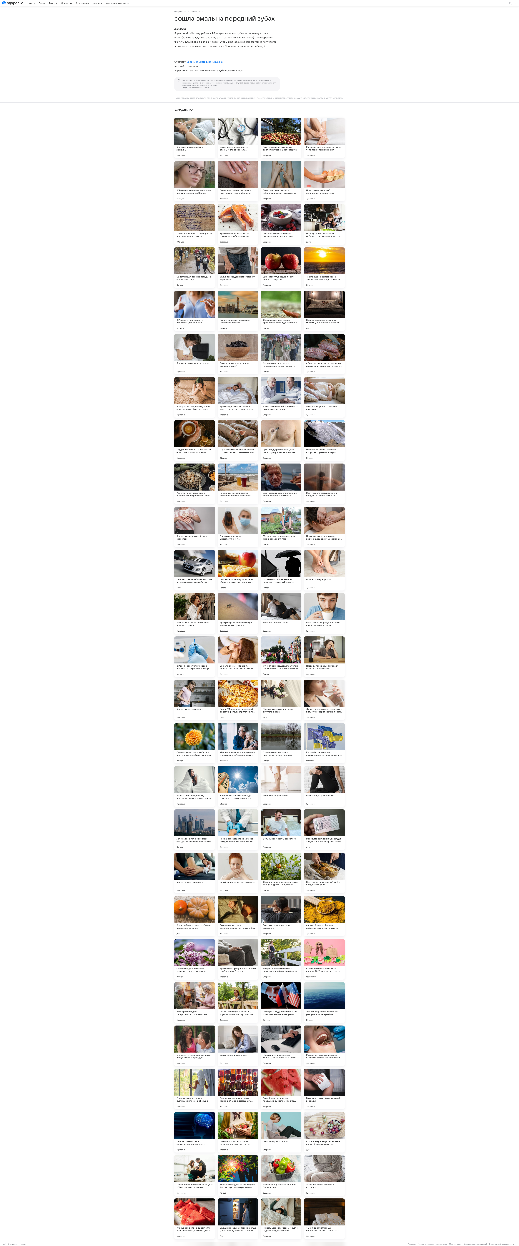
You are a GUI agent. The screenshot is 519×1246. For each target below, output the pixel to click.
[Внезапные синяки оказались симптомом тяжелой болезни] (238, 181)
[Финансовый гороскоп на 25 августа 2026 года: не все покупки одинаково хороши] (324, 959)
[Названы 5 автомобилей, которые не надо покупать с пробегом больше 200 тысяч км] (194, 570)
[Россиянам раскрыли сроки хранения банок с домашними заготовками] (238, 1089)
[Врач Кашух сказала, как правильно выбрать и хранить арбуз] (281, 1089)
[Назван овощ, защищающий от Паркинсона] (281, 1175)
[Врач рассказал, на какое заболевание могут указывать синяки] (281, 181)
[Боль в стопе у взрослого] (324, 570)
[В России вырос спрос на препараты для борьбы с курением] (194, 311)
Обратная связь (455, 1244)
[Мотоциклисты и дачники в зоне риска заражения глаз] (281, 527)
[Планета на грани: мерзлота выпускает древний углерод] (324, 440)
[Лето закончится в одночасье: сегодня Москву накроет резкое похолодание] (194, 829)
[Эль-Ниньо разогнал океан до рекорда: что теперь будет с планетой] (324, 1002)
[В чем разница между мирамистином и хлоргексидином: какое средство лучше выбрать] (238, 527)
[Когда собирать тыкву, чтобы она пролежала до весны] (194, 916)
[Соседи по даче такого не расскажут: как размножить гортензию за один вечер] (194, 959)
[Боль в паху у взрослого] (281, 1132)
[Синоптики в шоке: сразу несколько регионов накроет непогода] (281, 354)
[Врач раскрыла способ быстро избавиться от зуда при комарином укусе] (238, 613)
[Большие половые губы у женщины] (194, 138)
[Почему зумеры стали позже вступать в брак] (281, 700)
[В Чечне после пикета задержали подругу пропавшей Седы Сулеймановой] (194, 181)
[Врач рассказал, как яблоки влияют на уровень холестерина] (281, 138)
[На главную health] (14, 3)
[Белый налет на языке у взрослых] (238, 873)
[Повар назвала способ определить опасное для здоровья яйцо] (324, 181)
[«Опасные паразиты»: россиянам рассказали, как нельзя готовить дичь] (324, 354)
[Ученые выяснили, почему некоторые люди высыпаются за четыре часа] (194, 786)
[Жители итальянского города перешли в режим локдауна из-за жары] (238, 786)
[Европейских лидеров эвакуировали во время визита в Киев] (324, 743)
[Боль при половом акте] (281, 613)
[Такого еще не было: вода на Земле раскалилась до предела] (324, 267)
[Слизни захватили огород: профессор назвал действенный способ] (281, 311)
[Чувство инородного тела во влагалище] (324, 397)
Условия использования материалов (432, 1244)
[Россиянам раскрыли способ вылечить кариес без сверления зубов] (324, 1046)
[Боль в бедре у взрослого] (324, 786)
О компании (12, 1244)
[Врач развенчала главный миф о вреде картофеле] (324, 873)
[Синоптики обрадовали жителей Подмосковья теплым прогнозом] (281, 656)
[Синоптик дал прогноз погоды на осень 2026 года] (194, 267)
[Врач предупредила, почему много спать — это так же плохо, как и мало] (238, 397)
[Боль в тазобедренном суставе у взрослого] (238, 267)
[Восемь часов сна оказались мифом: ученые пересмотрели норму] (324, 311)
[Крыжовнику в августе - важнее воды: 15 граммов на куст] (324, 1132)
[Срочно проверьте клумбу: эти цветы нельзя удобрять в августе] (194, 743)
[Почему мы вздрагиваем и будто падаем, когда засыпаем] (281, 1218)
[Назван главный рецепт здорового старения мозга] (194, 1132)
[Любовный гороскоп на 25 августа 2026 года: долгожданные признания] (194, 1175)
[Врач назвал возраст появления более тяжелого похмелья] (281, 484)
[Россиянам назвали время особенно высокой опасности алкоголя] (238, 484)
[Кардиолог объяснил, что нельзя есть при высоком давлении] (194, 440)
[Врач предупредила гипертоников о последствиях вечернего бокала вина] (194, 1002)
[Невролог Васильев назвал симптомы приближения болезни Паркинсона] (281, 959)
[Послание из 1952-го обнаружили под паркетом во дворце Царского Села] (194, 224)
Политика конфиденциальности (501, 1244)
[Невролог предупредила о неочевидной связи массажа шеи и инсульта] (324, 527)
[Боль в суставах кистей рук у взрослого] (194, 527)
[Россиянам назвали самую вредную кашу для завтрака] (281, 224)
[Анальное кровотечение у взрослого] (324, 1175)
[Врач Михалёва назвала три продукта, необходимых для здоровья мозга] (238, 224)
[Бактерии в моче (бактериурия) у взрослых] (324, 1089)
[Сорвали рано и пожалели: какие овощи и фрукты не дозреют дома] (281, 873)
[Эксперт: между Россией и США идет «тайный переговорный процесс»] (281, 1002)
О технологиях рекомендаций (475, 1244)
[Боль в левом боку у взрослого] (281, 829)
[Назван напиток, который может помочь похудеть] (194, 613)
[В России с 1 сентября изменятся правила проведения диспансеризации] (281, 397)
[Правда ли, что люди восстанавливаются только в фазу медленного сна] (238, 916)
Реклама (23, 1244)
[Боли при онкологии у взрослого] (194, 354)
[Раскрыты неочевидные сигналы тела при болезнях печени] (324, 138)
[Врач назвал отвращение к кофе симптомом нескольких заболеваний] (324, 613)
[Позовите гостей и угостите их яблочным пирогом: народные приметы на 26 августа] (238, 570)
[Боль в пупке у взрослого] (194, 700)
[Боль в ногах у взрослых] (281, 786)
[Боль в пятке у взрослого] (194, 873)
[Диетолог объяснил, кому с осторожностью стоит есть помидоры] (238, 1132)
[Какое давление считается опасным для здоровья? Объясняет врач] (238, 138)
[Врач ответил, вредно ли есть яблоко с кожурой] (281, 267)
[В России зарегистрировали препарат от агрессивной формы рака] (194, 656)
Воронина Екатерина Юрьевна (205, 61)
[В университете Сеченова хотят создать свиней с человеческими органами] (238, 440)
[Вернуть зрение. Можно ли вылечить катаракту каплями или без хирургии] (238, 656)
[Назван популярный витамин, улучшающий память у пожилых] (238, 1002)
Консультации (180, 11)
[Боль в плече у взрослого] (238, 1046)
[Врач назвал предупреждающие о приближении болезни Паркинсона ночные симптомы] (238, 959)
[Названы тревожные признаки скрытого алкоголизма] (324, 656)
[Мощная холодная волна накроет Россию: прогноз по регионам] (238, 1175)
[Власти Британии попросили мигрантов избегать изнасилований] (238, 311)
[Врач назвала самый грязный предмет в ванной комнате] (324, 484)
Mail (4, 1244)
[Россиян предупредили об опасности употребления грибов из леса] (194, 484)
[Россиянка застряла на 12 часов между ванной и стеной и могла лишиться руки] (238, 829)
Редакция (412, 1244)
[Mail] (4, 3)
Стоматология (196, 11)
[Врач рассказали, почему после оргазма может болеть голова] (194, 397)
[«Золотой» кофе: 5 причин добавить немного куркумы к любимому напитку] (324, 916)
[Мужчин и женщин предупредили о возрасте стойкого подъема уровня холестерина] (238, 743)
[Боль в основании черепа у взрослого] (281, 916)
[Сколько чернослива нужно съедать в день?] (238, 354)
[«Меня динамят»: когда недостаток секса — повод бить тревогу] (324, 1218)
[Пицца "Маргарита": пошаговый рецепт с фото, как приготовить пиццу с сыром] (238, 700)
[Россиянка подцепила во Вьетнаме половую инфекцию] (194, 1089)
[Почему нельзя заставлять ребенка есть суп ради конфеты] (324, 224)
